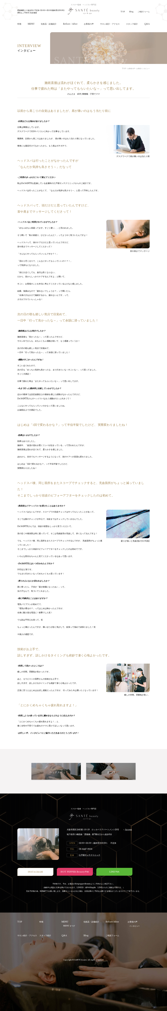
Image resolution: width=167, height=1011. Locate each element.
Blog (131, 12)
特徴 (41, 922)
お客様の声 (132, 922)
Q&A (64, 935)
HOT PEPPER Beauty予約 (75, 872)
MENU (64, 922)
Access (128, 829)
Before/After (112, 922)
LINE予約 (114, 872)
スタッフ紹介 (45, 935)
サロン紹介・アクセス (27, 935)
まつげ (111, 771)
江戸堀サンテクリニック (89, 855)
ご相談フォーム (144, 12)
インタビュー (134, 926)
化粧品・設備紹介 (91, 922)
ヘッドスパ (56, 771)
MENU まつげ (69, 926)
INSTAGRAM (35, 872)
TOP (123, 12)
